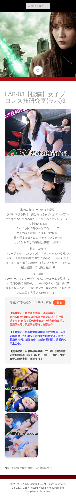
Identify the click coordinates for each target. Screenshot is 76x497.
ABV (14, 468)
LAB (37, 468)
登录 (59, 302)
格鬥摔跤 (22, 468)
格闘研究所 (46, 468)
